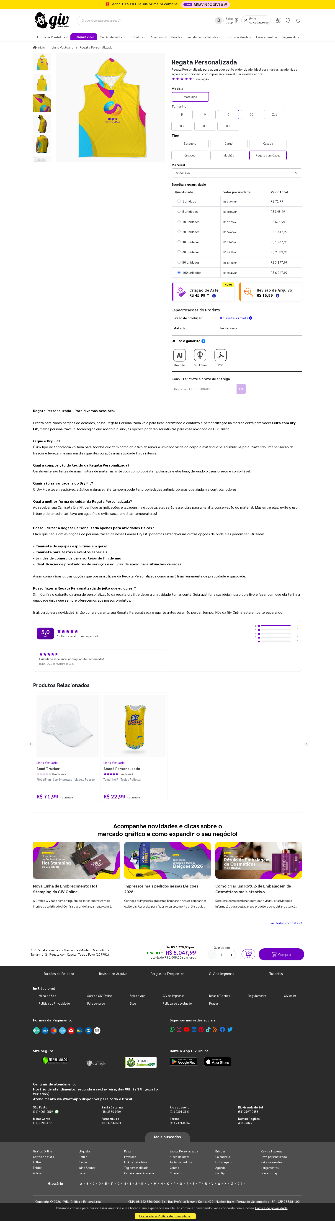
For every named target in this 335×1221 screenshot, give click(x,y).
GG (252, 114)
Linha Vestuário (47, 762)
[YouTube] (186, 1029)
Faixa (82, 1173)
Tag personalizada (136, 1168)
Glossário (55, 1183)
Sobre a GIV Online (99, 996)
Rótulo (83, 1157)
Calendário (222, 1157)
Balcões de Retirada (59, 973)
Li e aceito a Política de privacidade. (165, 1216)
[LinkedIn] (194, 1029)
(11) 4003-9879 (43, 1111)
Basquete (190, 143)
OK (241, 389)
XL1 (274, 114)
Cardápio (221, 1173)
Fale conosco (96, 1003)
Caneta (174, 1168)
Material (178, 165)
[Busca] (218, 20)
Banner (83, 1162)
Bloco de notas (179, 1157)
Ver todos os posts (285, 923)
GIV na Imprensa (221, 973)
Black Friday (269, 1173)
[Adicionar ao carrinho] (248, 954)
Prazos (213, 1003)
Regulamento (257, 996)
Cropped (190, 155)
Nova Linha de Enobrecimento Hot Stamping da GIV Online (65, 888)
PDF (220, 365)
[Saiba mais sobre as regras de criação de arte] (213, 295)
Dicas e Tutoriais (219, 996)
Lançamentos (269, 1168)
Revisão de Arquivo (113, 973)
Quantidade (222, 947)
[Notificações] (288, 20)
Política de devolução (177, 1003)
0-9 (239, 1183)
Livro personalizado (274, 1157)
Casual (229, 143)
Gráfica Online (42, 1151)
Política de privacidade (271, 1208)
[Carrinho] (297, 20)
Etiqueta (84, 1151)
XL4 (227, 126)
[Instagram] (179, 1029)
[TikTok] (208, 1029)
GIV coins (290, 996)
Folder (37, 1168)
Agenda (220, 1168)
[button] (237, 79)
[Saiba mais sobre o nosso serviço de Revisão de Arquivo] (276, 295)
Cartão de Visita (43, 1157)
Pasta (127, 1151)
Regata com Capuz (268, 155)
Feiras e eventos (271, 1162)
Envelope (130, 1157)
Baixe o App (137, 996)
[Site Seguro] (96, 1062)
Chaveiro (176, 1173)
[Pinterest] (201, 1029)
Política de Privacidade (54, 1003)
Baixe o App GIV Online (189, 1050)
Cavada (268, 143)
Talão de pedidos (181, 1162)
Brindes (220, 1151)
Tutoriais (276, 973)
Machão (229, 155)
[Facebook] (222, 1029)
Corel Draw (200, 365)
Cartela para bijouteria (139, 1173)
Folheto (38, 1162)
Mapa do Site (47, 996)
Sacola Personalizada (184, 1151)
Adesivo (38, 1173)
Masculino (190, 97)
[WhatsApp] (279, 20)
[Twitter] (230, 1029)
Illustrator (180, 365)
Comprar (284, 954)
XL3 (204, 126)
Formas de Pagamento (52, 1020)
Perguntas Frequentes (167, 973)
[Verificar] (55, 1060)
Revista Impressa (272, 1151)
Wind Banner (87, 1168)
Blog (133, 1003)
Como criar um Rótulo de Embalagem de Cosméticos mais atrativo (253, 888)
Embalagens (223, 1162)
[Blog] (215, 1029)
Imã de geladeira (135, 1162)
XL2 (181, 126)
